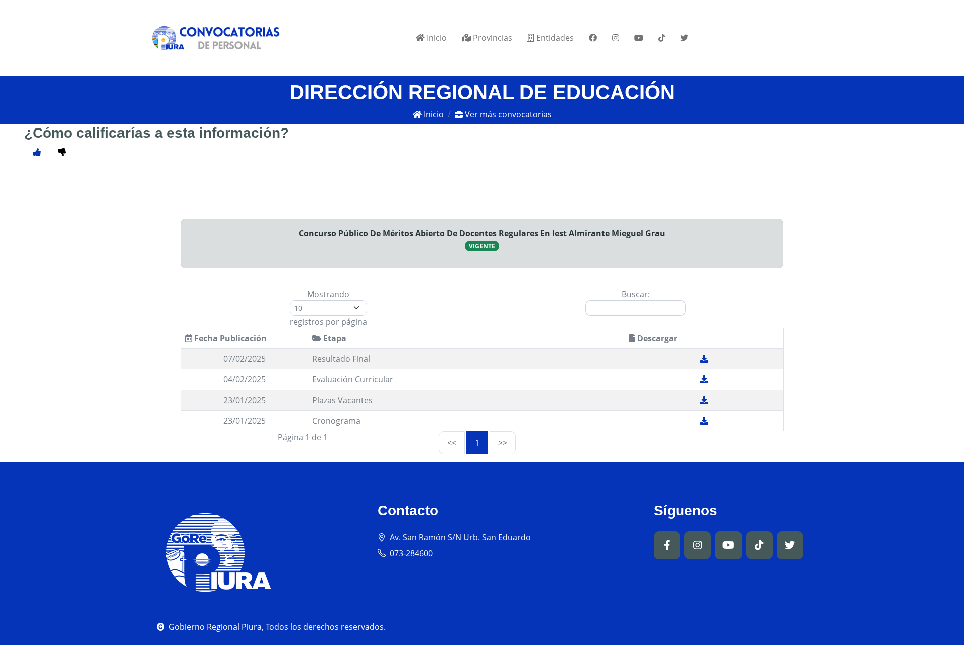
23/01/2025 (244, 400)
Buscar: (636, 294)
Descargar (656, 338)
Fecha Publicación (229, 338)
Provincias (491, 37)
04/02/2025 (244, 379)
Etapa (333, 338)
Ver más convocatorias (507, 114)
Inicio (436, 37)
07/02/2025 (244, 358)
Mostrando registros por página (328, 308)
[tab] (61, 152)
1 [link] (477, 442)
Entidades (554, 37)
